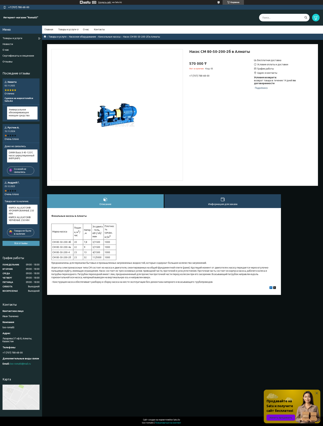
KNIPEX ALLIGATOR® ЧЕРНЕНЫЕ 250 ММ (20, 219)
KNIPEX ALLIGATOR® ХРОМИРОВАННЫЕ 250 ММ (21, 210)
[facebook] (271, 288)
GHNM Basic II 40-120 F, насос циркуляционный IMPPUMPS (21, 155)
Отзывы (7, 61)
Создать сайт (104, 2)
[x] (274, 288)
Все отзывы (21, 243)
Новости (8, 44)
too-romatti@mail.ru (20, 363)
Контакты (99, 29)
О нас (86, 29)
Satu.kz (176, 420)
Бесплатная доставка (269, 60)
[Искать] (306, 17)
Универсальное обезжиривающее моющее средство (19, 112)
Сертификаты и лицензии (18, 55)
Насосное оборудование (82, 36)
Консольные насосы (109, 36)
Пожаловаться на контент (168, 423)
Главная (49, 29)
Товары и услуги (67, 29)
